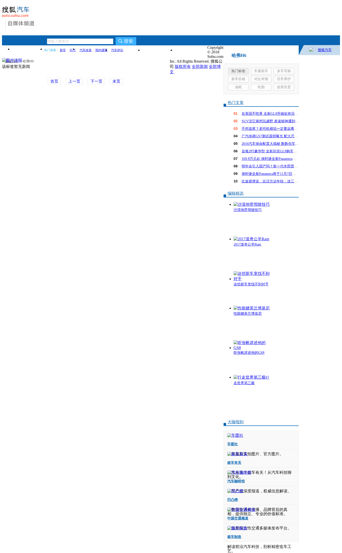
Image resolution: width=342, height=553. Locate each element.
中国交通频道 (237, 518)
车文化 (158, 50)
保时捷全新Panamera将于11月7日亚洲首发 (274, 174)
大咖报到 (236, 422)
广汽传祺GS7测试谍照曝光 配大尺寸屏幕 (273, 136)
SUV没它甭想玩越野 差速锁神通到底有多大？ (277, 121)
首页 (28, 49)
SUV (73, 50)
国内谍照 (101, 50)
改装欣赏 (284, 87)
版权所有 (183, 66)
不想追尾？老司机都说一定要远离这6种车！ (276, 129)
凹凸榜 (232, 500)
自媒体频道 (21, 23)
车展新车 (261, 71)
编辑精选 (236, 193)
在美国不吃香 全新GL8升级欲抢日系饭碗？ (275, 114)
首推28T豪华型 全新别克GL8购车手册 (271, 151)
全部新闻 (200, 66)
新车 (63, 50)
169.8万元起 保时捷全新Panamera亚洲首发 (274, 159)
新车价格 (238, 79)
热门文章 (236, 102)
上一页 (74, 81)
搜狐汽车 (325, 50)
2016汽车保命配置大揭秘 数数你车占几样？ (275, 144)
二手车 (191, 50)
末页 (116, 81)
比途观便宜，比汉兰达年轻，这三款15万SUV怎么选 (282, 181)
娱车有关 (234, 463)
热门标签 (238, 71)
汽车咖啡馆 (236, 481)
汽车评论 (117, 50)
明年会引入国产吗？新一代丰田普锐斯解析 (275, 166)
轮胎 (261, 87)
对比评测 (261, 79)
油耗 (238, 87)
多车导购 (284, 71)
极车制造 (234, 537)
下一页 (96, 81)
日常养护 (284, 79)
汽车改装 (86, 50)
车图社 (232, 444)
